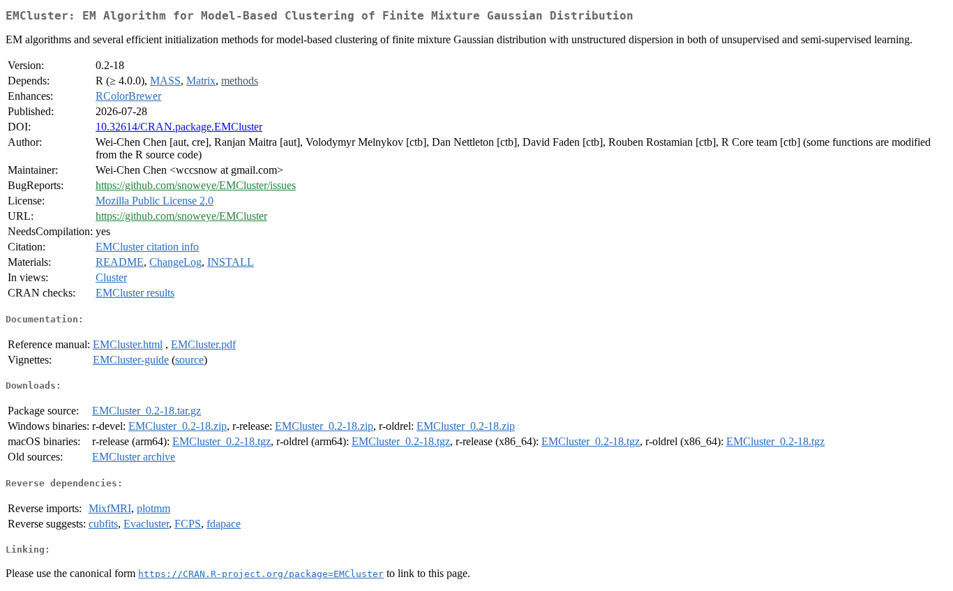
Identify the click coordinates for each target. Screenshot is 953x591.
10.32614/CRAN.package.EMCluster (179, 127)
